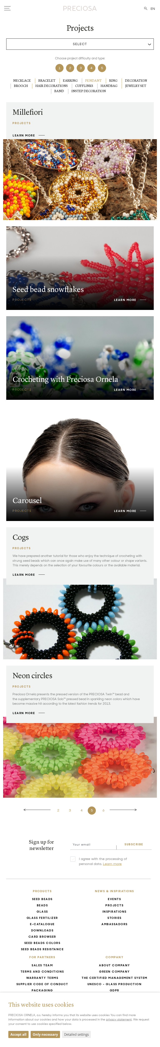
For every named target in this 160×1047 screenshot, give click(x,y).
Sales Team (42, 965)
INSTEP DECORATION (88, 91)
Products (42, 891)
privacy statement (119, 1019)
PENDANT (93, 81)
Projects (114, 905)
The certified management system (115, 978)
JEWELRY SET (135, 86)
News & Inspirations (114, 891)
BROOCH (21, 86)
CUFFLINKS (84, 86)
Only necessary (45, 1034)
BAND (59, 91)
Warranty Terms (42, 978)
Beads (42, 905)
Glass (42, 911)
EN (153, 8)
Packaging (42, 990)
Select (80, 44)
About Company (114, 965)
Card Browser (42, 937)
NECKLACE (22, 81)
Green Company (114, 971)
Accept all (18, 1034)
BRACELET (46, 81)
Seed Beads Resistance (42, 949)
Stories (115, 918)
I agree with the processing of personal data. (103, 861)
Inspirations (114, 911)
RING (113, 81)
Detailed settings (76, 1034)
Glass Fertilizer (42, 918)
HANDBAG (109, 86)
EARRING (70, 81)
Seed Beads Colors (42, 943)
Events (114, 899)
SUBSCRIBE (134, 844)
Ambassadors (114, 924)
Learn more (112, 864)
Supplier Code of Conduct (42, 984)
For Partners (42, 957)
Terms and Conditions (42, 971)
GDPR (114, 990)
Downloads (42, 930)
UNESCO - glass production (115, 984)
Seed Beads (42, 899)
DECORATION (136, 81)
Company (115, 957)
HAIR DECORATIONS (51, 86)
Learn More (24, 135)
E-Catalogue (42, 924)
